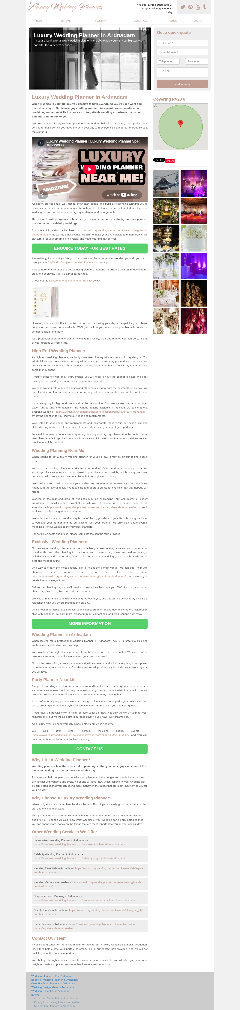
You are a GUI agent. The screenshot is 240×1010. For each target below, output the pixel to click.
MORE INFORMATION (90, 623)
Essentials (140, 21)
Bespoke (65, 21)
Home (39, 21)
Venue (173, 21)
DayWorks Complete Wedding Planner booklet (75, 262)
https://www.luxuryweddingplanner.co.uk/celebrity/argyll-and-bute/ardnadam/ (79, 858)
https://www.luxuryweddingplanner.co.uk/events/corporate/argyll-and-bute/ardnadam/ (84, 900)
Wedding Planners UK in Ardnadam (52, 975)
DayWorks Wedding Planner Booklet (70, 280)
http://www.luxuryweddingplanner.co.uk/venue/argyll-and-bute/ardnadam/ (82, 576)
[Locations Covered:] (31, 3)
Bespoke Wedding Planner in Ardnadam (55, 979)
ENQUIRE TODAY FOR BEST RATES (89, 248)
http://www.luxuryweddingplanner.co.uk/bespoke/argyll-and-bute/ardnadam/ (101, 411)
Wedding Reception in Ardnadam (50, 990)
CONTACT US (89, 748)
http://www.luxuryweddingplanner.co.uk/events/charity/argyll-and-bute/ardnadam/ (81, 734)
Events (198, 21)
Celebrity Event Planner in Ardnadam (53, 983)
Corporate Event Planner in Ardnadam (56, 998)
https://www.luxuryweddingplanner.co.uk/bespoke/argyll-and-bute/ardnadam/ (79, 844)
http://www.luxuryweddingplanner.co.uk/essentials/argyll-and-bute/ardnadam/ (92, 507)
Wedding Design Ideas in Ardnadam (52, 987)
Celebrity (101, 21)
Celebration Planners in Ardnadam (54, 1005)
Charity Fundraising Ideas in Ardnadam (57, 1002)
